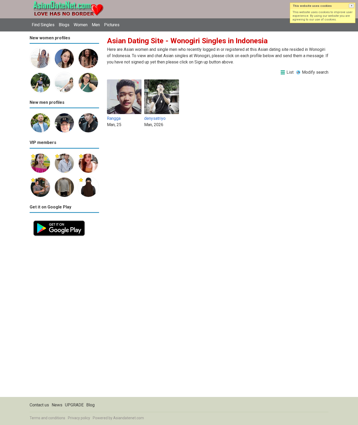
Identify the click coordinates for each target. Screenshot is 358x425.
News (57, 404)
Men (96, 24)
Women (81, 24)
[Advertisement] (64, 318)
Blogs (64, 24)
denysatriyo (155, 118)
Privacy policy (79, 418)
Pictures (112, 24)
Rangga (114, 118)
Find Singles (43, 24)
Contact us (39, 404)
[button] (351, 6)
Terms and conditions (47, 418)
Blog (90, 404)
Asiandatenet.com (128, 418)
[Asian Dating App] (59, 219)
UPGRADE (74, 404)
